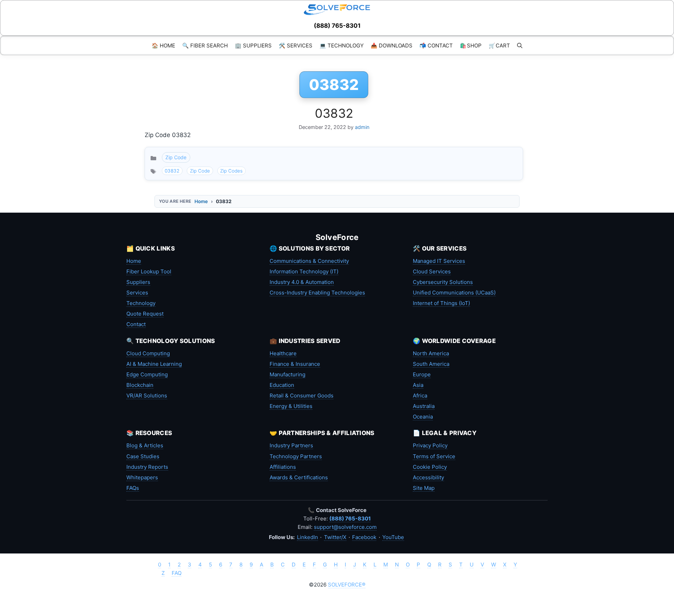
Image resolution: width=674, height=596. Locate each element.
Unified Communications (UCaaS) (454, 292)
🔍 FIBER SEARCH (205, 45)
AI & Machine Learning (154, 364)
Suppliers (138, 282)
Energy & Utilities (291, 406)
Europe (422, 374)
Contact (136, 324)
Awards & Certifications (299, 477)
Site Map (424, 488)
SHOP (471, 45)
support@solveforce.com (345, 527)
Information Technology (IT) (304, 271)
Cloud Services (432, 271)
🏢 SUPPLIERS (253, 45)
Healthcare (283, 353)
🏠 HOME (163, 45)
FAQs (132, 488)
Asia (418, 385)
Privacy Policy (430, 445)
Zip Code (175, 157)
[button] (520, 45)
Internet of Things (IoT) (441, 303)
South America (431, 364)
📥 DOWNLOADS (391, 45)
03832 (334, 113)
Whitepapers (142, 477)
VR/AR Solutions (146, 395)
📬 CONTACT (436, 45)
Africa (420, 395)
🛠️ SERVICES (295, 45)
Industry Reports (147, 467)
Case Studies (142, 456)
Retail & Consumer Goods (301, 395)
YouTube (393, 537)
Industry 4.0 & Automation (302, 282)
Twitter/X (335, 537)
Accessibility (428, 477)
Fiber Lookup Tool (148, 271)
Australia (424, 406)
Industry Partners (291, 445)
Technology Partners (296, 456)
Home (201, 201)
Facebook (364, 537)
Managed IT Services (439, 261)
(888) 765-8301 (337, 25)
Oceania (423, 416)
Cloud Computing (148, 353)
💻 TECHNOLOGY (341, 45)
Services (137, 292)
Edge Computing (147, 374)
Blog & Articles (144, 445)
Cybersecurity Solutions (443, 282)
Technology (141, 303)
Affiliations (283, 467)
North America (431, 353)
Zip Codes (231, 171)
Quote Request (145, 313)
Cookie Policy (430, 467)
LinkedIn (307, 537)
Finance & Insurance (295, 364)
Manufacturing (287, 374)
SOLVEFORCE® (346, 584)
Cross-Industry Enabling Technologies (317, 292)
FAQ (176, 573)
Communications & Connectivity (309, 261)
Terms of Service (434, 456)
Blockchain (139, 385)
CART (499, 45)
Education (282, 385)
